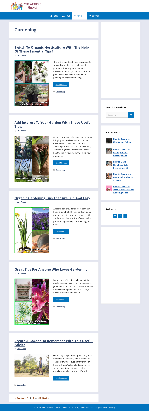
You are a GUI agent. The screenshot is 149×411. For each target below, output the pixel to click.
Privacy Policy (74, 407)
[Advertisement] (100, 6)
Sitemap (112, 407)
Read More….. (61, 85)
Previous (20, 398)
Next (46, 398)
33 (39, 398)
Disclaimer (103, 407)
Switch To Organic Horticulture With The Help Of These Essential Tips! (52, 49)
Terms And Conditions (89, 407)
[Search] (131, 115)
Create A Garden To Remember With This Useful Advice (54, 343)
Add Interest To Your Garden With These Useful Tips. (53, 124)
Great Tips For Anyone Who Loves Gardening (51, 269)
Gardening (60, 92)
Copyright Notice (61, 407)
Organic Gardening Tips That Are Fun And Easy (52, 198)
